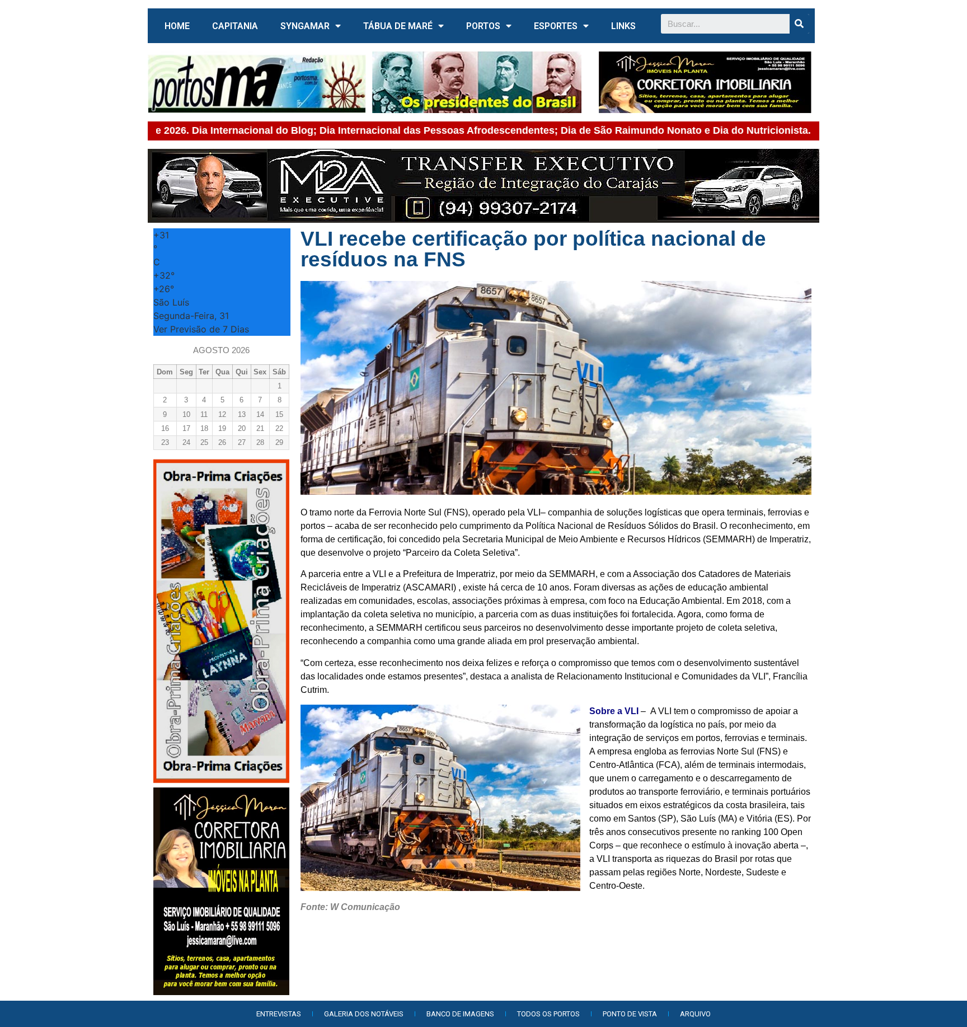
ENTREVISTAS (278, 1014)
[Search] (799, 24)
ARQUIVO (695, 1014)
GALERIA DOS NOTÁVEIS (363, 1014)
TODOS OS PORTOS (548, 1014)
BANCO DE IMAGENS (460, 1014)
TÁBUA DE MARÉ (398, 26)
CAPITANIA (235, 26)
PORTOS (483, 26)
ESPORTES (556, 26)
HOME (177, 26)
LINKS (623, 26)
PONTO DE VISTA (630, 1014)
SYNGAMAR (305, 26)
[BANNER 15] (705, 82)
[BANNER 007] (480, 82)
